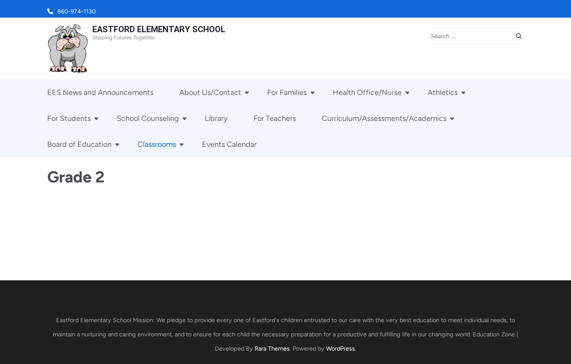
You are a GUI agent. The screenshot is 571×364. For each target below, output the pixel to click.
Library (216, 118)
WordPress (340, 348)
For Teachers (274, 118)
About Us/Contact (210, 92)
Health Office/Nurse (367, 92)
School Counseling (148, 118)
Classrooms (157, 144)
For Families (287, 92)
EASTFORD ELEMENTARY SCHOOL (158, 29)
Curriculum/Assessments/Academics (384, 118)
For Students (69, 118)
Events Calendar (229, 144)
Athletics (443, 92)
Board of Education (79, 144)
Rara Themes (272, 348)
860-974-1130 (76, 11)
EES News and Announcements (100, 92)
